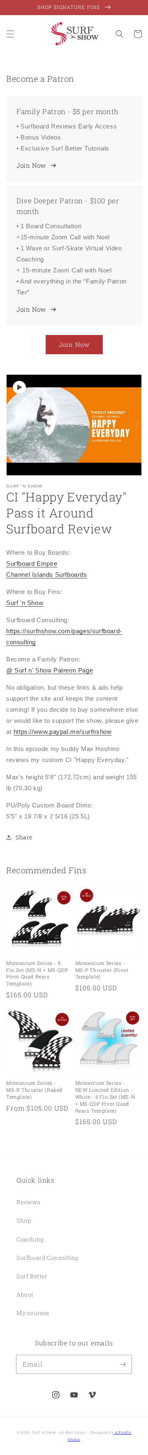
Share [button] (24, 837)
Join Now (31, 165)
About (25, 1294)
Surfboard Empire (32, 563)
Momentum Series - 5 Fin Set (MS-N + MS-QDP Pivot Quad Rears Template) (37, 973)
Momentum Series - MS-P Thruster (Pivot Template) (102, 970)
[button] (10, 34)
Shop (23, 1220)
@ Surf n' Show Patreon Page (49, 670)
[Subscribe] (122, 1364)
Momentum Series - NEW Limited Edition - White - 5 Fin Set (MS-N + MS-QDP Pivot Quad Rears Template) (105, 1096)
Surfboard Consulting (47, 1258)
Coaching (30, 1239)
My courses (32, 1313)
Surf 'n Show (24, 602)
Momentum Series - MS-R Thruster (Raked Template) (34, 1089)
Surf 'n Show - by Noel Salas (59, 1432)
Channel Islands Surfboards (46, 574)
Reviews (28, 1202)
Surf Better (32, 1276)
